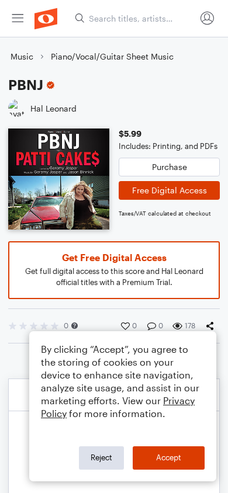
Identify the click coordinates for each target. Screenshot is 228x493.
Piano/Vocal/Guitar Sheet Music (112, 56)
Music (22, 56)
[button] (74, 325)
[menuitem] (17, 18)
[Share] (212, 326)
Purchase (169, 167)
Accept (168, 457)
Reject (101, 457)
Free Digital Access (169, 190)
